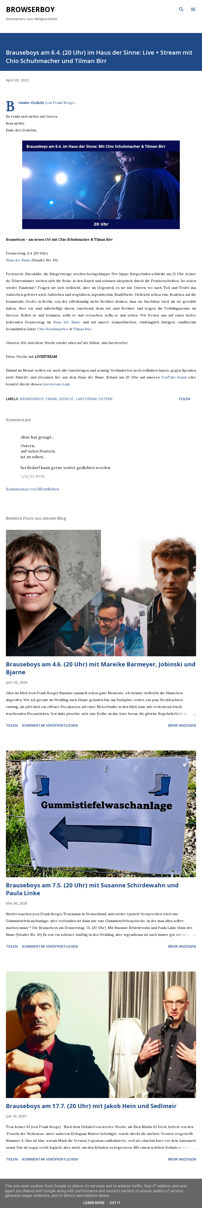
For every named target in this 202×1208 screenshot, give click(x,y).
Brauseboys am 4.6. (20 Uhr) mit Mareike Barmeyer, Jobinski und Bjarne (101, 668)
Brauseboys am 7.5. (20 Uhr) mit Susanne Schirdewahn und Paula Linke (92, 889)
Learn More (93, 1203)
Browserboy (30, 9)
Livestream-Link (56, 384)
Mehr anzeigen (182, 725)
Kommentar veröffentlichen (32, 488)
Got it (115, 1203)
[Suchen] (181, 9)
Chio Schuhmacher (52, 329)
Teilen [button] (184, 398)
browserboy (32, 398)
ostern (105, 398)
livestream (86, 398)
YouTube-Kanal (173, 377)
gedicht (66, 398)
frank (51, 398)
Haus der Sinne (18, 260)
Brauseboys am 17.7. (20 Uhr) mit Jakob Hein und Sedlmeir (91, 1106)
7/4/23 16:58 (33, 476)
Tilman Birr (82, 329)
